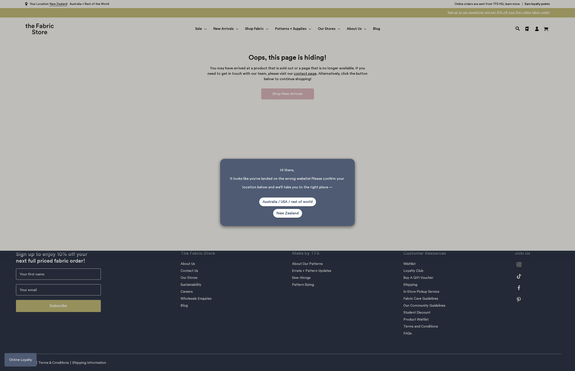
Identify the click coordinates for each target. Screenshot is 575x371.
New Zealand (287, 213)
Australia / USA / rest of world (288, 202)
